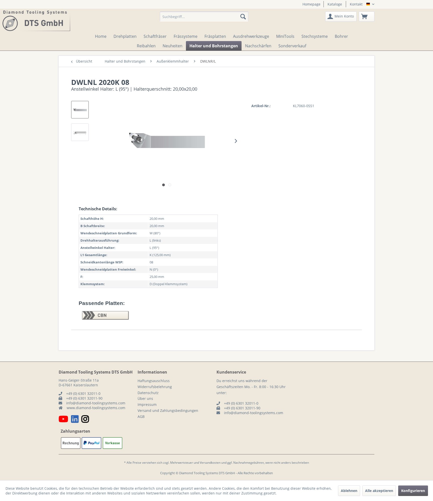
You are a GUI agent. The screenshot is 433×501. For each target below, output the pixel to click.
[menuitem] (309, 4)
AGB (141, 416)
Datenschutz (148, 392)
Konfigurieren (413, 490)
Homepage (311, 4)
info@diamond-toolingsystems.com (95, 403)
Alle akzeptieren (379, 490)
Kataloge (335, 4)
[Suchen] (243, 17)
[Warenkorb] (366, 17)
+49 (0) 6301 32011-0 (83, 393)
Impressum (147, 404)
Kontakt (356, 4)
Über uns (145, 398)
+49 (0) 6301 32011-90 (84, 398)
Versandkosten (210, 462)
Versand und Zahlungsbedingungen (168, 410)
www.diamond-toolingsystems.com (96, 407)
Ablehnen (349, 490)
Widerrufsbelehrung (155, 386)
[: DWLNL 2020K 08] (80, 109)
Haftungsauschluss (154, 380)
